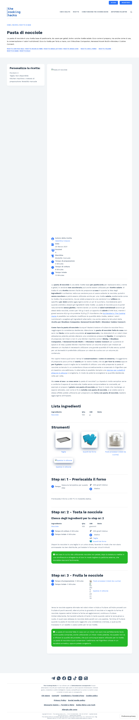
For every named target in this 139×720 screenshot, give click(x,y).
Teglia (63, 452)
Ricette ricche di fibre (34, 49)
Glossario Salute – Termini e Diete (59, 705)
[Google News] (86, 678)
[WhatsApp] (59, 678)
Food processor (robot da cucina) (107, 581)
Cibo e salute (65, 12)
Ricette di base (25, 25)
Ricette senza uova (71, 49)
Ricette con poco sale (15, 49)
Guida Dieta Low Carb (85, 705)
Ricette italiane (105, 49)
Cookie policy (92, 696)
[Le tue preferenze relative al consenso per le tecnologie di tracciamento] (128, 716)
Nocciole (55, 415)
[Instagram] (80, 678)
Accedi (113, 2)
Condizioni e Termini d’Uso (72, 696)
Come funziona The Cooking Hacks (95, 12)
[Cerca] (131, 12)
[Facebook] (64, 678)
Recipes (15, 25)
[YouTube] (69, 678)
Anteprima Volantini (119, 12)
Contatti (55, 696)
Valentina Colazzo (62, 241)
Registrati (126, 2)
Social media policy (76, 700)
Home (9, 25)
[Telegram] (53, 678)
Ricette (76, 12)
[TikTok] (75, 678)
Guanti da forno (89, 452)
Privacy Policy (60, 700)
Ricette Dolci (25, 51)
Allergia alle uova (69, 709)
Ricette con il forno (88, 49)
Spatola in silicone (63, 467)
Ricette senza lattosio (53, 49)
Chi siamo (45, 696)
